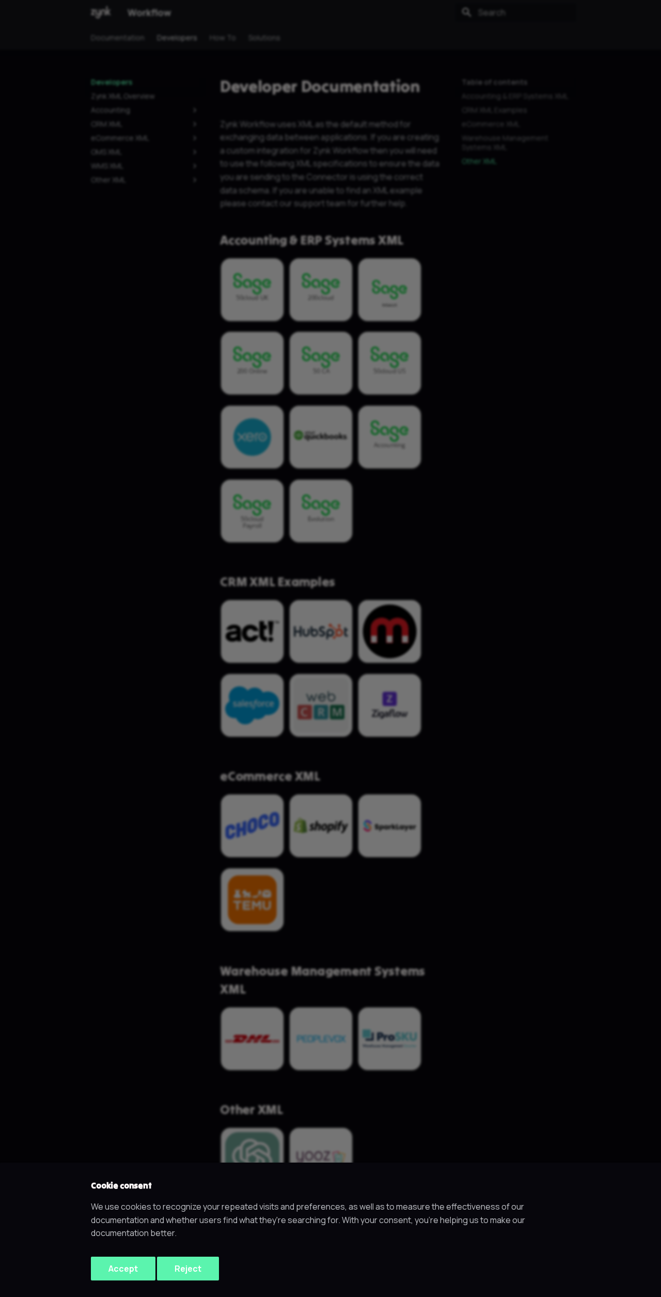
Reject (188, 1268)
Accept (123, 1268)
